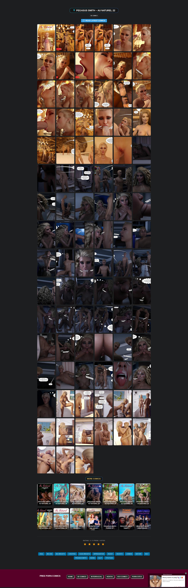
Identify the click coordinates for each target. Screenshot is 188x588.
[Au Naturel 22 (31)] (123, 150)
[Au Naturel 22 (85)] (104, 403)
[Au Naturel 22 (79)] (123, 375)
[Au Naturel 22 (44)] (123, 206)
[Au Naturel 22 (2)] (65, 37)
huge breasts (84, 554)
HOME (70, 577)
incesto (120, 554)
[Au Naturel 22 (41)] (65, 206)
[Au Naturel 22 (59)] (65, 290)
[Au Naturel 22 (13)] (142, 65)
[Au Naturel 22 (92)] (123, 431)
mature (138, 554)
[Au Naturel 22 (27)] (46, 150)
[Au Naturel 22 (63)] (142, 290)
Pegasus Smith (80, 558)
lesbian (129, 554)
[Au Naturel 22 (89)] (65, 431)
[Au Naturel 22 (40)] (46, 206)
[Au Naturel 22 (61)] (104, 290)
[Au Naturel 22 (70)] (46, 347)
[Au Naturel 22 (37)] (104, 178)
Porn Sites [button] (137, 577)
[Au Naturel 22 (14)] (46, 94)
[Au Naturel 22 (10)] (104, 65)
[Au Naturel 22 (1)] (46, 37)
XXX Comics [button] (122, 577)
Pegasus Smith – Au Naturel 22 (95, 10)
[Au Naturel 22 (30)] (104, 150)
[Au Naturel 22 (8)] (65, 65)
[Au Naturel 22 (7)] (46, 65)
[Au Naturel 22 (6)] (142, 37)
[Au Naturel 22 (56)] (123, 262)
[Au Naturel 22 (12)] (123, 65)
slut (100, 558)
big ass (49, 554)
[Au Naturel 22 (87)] (142, 403)
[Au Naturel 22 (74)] (123, 347)
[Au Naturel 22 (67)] (104, 319)
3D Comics (94, 15)
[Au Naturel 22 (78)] (104, 375)
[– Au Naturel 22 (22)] (65, 122)
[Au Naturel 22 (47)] (65, 234)
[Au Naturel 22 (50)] (123, 234)
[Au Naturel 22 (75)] (142, 347)
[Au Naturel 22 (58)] (46, 290)
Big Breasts (60, 554)
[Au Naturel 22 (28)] (65, 150)
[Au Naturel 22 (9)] (84, 65)
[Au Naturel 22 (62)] (123, 290)
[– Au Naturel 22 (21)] (46, 122)
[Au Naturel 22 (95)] (65, 459)
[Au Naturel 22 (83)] (65, 403)
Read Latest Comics (95, 21)
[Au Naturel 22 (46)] (46, 234)
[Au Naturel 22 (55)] (104, 262)
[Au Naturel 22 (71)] (65, 347)
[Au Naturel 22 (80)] (142, 375)
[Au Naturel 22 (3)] (84, 37)
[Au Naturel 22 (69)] (142, 319)
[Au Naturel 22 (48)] (84, 234)
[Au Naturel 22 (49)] (104, 234)
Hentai (110, 577)
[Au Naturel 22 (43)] (104, 206)
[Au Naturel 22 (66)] (84, 319)
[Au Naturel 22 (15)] (65, 94)
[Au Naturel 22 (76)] (65, 375)
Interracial (96, 577)
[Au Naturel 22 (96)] (84, 459)
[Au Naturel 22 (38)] (123, 178)
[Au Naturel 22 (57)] (142, 262)
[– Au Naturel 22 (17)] (84, 94)
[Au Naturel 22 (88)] (46, 431)
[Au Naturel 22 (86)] (123, 403)
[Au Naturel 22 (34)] (65, 178)
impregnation (99, 554)
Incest (110, 554)
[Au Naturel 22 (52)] (46, 262)
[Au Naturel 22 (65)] (65, 319)
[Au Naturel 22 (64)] (46, 319)
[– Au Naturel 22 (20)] (142, 94)
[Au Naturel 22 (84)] (84, 403)
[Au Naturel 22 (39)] (142, 178)
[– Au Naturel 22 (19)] (123, 94)
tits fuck (109, 558)
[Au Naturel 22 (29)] (84, 150)
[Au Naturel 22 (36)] (84, 178)
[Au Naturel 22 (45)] (142, 206)
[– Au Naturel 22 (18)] (104, 94)
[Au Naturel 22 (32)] (142, 150)
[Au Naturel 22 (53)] (65, 262)
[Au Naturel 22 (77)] (84, 375)
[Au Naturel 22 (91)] (104, 431)
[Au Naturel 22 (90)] (84, 431)
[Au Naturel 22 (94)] (46, 459)
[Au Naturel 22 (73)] (104, 347)
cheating (72, 554)
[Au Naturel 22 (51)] (142, 234)
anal (41, 554)
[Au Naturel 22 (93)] (142, 431)
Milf (146, 554)
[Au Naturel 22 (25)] (123, 122)
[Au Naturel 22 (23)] (84, 122)
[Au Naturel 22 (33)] (46, 178)
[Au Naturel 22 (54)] (84, 262)
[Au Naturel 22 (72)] (84, 347)
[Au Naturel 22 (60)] (84, 290)
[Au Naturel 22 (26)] (142, 122)
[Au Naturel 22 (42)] (84, 206)
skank (92, 558)
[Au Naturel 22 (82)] (46, 403)
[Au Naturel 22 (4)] (104, 37)
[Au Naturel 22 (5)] (123, 37)
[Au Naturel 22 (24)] (104, 122)
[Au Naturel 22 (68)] (123, 319)
